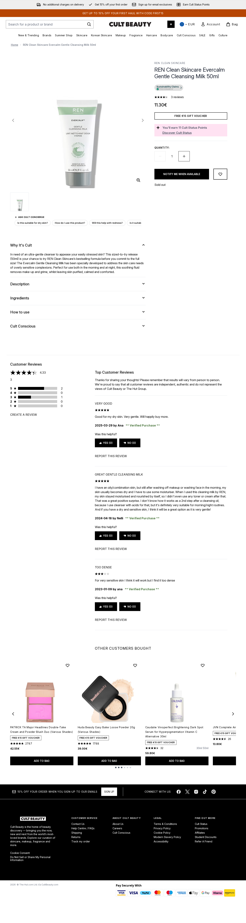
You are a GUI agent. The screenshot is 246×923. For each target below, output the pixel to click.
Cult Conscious (121, 832)
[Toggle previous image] (13, 120)
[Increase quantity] (184, 156)
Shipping (76, 832)
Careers (117, 828)
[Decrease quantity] (160, 156)
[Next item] (233, 714)
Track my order (80, 841)
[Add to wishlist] (220, 174)
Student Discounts (206, 837)
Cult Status (201, 823)
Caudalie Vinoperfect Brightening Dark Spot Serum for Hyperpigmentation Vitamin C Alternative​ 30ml (174, 732)
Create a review (23, 414)
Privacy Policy (162, 828)
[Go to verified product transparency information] (168, 88)
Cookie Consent (20, 853)
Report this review (111, 456)
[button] (190, 88)
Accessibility (161, 841)
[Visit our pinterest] (213, 791)
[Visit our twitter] (187, 791)
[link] (210, 24)
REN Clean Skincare (170, 63)
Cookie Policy (162, 832)
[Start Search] (89, 24)
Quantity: (162, 147)
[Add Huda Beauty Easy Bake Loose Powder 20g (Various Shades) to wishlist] (135, 665)
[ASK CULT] (171, 24)
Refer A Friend (203, 841)
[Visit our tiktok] (204, 791)
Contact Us (77, 823)
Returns (75, 837)
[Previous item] (13, 714)
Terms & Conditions (165, 823)
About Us (118, 823)
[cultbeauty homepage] (130, 24)
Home (14, 44)
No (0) (131, 442)
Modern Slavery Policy (167, 837)
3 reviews (177, 97)
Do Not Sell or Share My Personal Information (30, 859)
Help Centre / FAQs (83, 828)
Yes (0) (108, 442)
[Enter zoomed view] (138, 180)
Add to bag (42, 760)
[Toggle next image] (143, 120)
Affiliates (200, 832)
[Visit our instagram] (196, 791)
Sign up (109, 791)
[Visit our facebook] (178, 791)
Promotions (201, 828)
